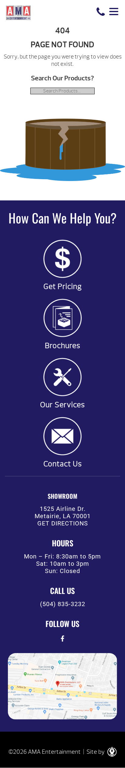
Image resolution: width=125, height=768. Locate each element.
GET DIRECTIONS (62, 523)
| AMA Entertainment (18, 12)
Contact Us (62, 464)
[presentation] (62, 638)
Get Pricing (62, 286)
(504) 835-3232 (62, 604)
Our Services (62, 405)
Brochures (62, 345)
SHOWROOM (62, 496)
